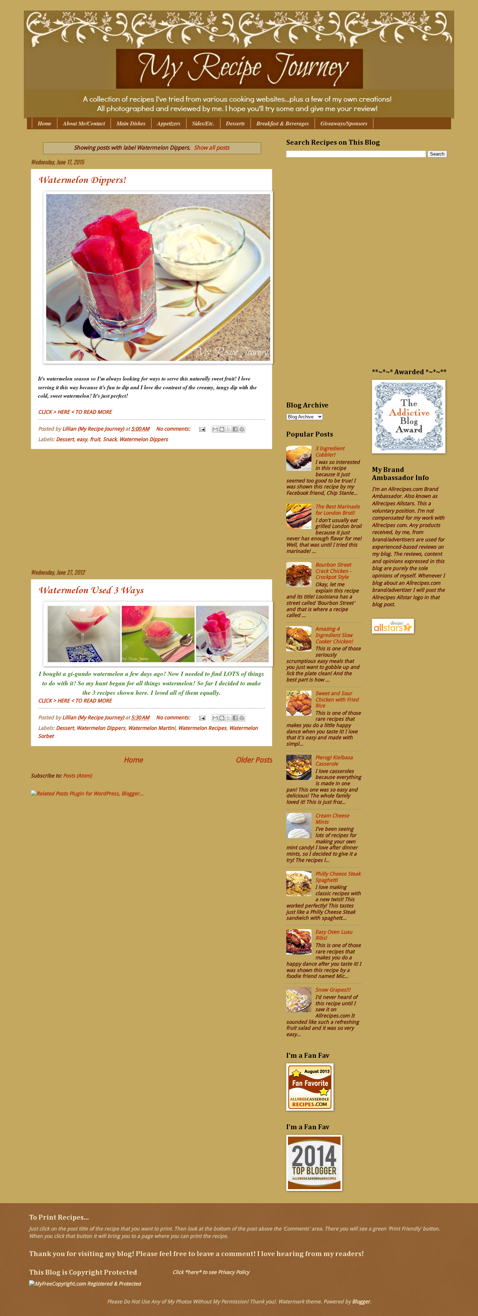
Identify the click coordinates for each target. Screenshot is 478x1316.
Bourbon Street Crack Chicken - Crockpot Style (333, 571)
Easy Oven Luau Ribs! (333, 935)
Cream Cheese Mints (332, 819)
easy (82, 439)
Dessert (65, 439)
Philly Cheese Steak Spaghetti (337, 877)
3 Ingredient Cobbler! (329, 451)
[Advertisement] (151, 509)
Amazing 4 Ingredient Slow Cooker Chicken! (334, 635)
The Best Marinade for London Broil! (337, 509)
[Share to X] (228, 429)
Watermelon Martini (151, 728)
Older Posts (254, 760)
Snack (110, 439)
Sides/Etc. (203, 123)
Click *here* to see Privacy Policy (211, 1272)
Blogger (361, 1301)
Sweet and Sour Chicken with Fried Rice (337, 699)
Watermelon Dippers (143, 439)
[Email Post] (201, 429)
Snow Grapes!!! (332, 990)
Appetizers (169, 123)
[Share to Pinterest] (241, 429)
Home (44, 123)
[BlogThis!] (221, 429)
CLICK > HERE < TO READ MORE (75, 412)
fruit (95, 439)
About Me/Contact (84, 123)
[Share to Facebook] (235, 429)
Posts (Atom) (77, 776)
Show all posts (211, 147)
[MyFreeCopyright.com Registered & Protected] (85, 1284)
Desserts (235, 123)
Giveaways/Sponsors (344, 123)
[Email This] (215, 429)
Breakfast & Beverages (282, 123)
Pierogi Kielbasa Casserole (334, 760)
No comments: (173, 429)
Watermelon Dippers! (82, 180)
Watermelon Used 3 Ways (90, 590)
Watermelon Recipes (202, 728)
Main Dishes (131, 123)
